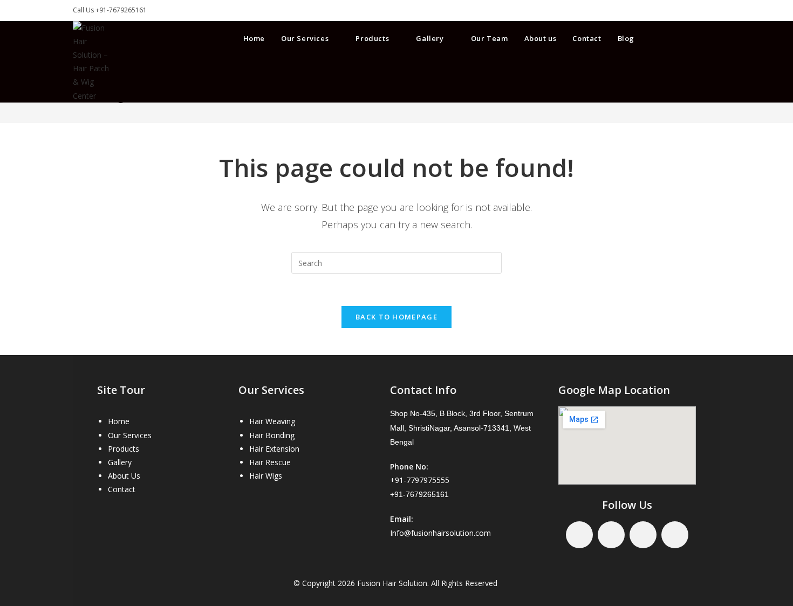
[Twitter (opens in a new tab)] (656, 37)
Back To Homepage (396, 317)
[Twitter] (611, 534)
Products (123, 449)
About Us (124, 476)
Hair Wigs (265, 476)
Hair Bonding (272, 435)
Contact (121, 489)
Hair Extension (274, 449)
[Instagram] (674, 534)
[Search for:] (396, 262)
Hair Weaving (272, 421)
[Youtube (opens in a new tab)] (714, 37)
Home (118, 421)
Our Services (130, 435)
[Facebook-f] (579, 534)
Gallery (120, 462)
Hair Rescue (270, 462)
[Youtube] (643, 534)
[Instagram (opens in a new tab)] (695, 37)
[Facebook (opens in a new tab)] (676, 37)
